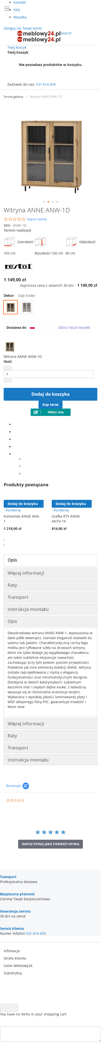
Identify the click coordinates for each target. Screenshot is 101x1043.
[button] (44, 201)
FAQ (16, 9)
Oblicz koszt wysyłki (74, 327)
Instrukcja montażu (28, 609)
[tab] (50, 560)
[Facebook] (14, 424)
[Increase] (8, 381)
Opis (12, 560)
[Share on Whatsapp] (24, 459)
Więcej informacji (26, 573)
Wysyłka (19, 17)
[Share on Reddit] (24, 473)
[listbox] (50, 307)
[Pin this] (14, 446)
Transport (18, 597)
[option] (10, 307)
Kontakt (19, 2)
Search (66, 33)
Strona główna (13, 97)
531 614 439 (46, 84)
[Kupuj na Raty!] (51, 414)
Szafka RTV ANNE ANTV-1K (66, 518)
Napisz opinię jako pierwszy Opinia (50, 844)
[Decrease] (8, 368)
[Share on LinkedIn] (14, 439)
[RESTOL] (19, 272)
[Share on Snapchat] (24, 466)
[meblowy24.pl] (38, 37)
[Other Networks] (14, 454)
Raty (12, 585)
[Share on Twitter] (14, 431)
